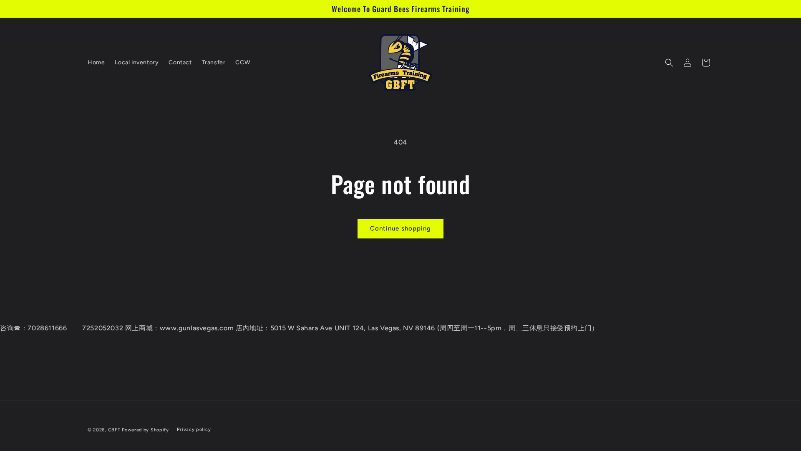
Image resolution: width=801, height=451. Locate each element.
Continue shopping (400, 228)
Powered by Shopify (145, 430)
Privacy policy (194, 429)
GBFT (114, 430)
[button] (669, 62)
